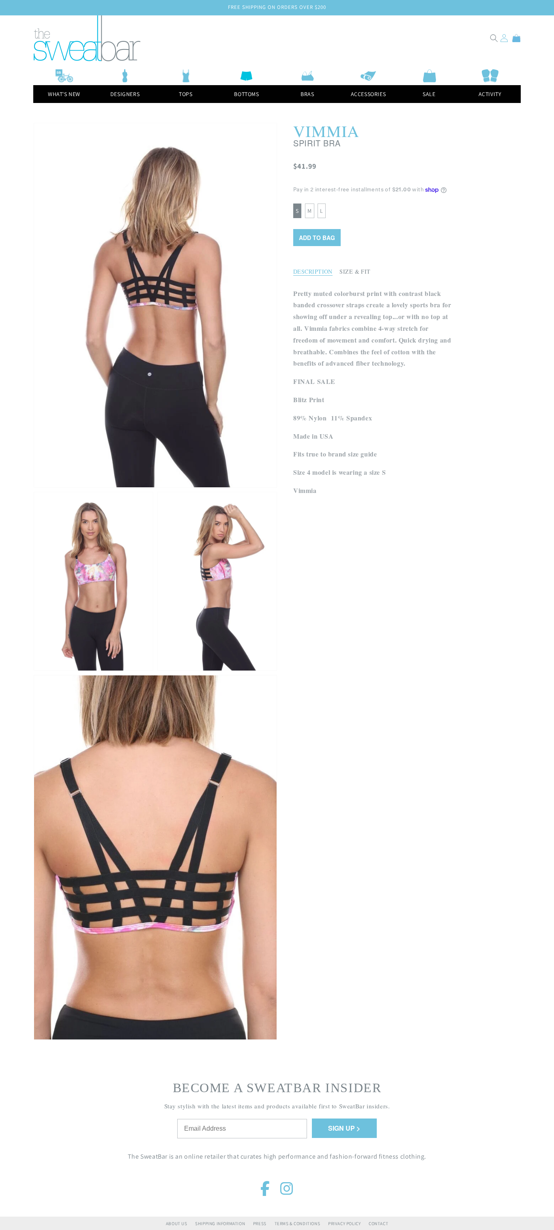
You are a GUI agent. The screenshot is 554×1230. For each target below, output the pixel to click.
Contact (378, 1223)
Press (259, 1223)
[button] (494, 38)
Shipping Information (220, 1223)
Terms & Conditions (297, 1223)
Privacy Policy (344, 1223)
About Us (176, 1223)
